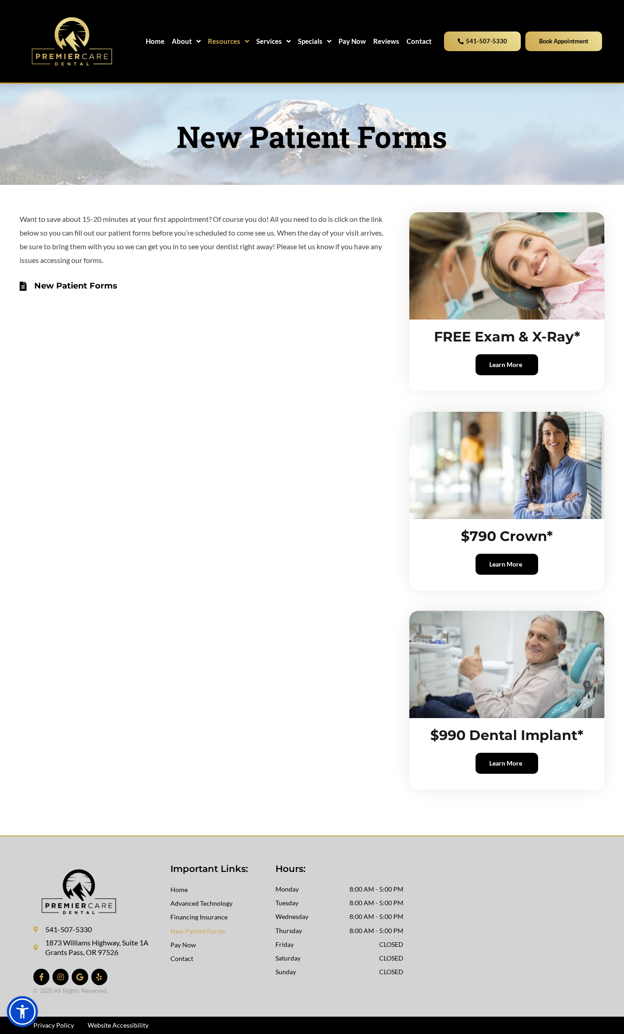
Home (179, 889)
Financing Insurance (198, 917)
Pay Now (183, 945)
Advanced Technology (201, 903)
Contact (181, 958)
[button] (22, 1011)
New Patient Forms (197, 931)
